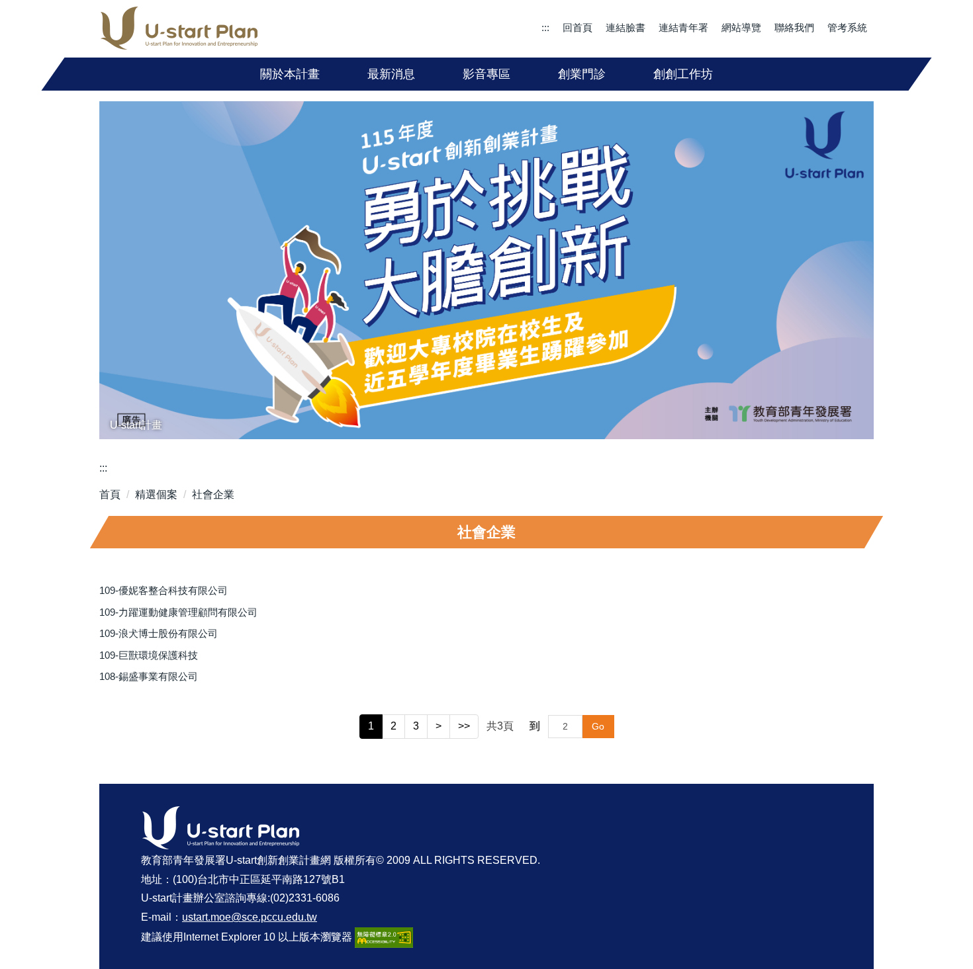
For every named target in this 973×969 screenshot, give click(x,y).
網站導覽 (741, 27)
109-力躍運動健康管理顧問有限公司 (178, 612)
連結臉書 (625, 27)
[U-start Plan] (179, 28)
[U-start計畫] (486, 270)
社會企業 (213, 494)
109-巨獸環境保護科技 (148, 655)
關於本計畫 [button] (290, 74)
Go (598, 726)
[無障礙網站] (384, 937)
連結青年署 (683, 27)
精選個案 (156, 494)
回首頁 (577, 27)
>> (464, 726)
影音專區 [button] (486, 74)
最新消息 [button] (391, 74)
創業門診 (582, 74)
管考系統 (847, 27)
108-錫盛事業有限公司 (148, 676)
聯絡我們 (794, 27)
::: (545, 27)
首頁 (109, 494)
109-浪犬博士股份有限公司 (158, 633)
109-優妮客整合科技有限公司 (163, 590)
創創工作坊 (683, 74)
